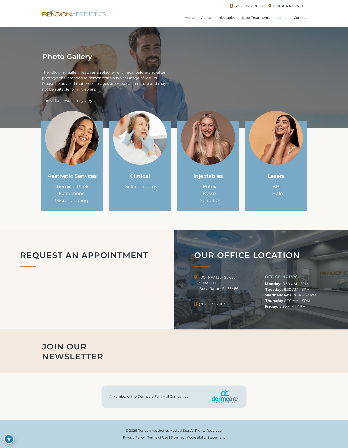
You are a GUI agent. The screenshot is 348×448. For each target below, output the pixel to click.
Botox (209, 186)
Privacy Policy (134, 437)
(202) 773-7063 (248, 6)
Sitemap (177, 437)
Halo (277, 193)
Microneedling (71, 200)
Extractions (71, 193)
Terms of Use (157, 437)
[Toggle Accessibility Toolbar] (9, 439)
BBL (277, 186)
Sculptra (209, 200)
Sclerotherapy (141, 186)
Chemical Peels (71, 186)
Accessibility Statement (206, 437)
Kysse (209, 193)
